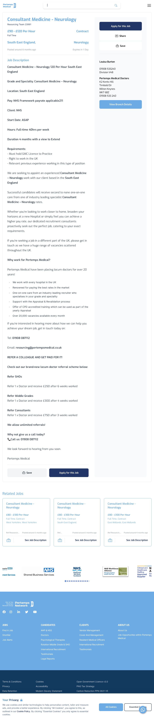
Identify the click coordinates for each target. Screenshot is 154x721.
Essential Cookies (137, 707)
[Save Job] (8, 540)
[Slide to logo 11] (85, 581)
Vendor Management (89, 630)
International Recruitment (53, 649)
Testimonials (47, 654)
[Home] (9, 5)
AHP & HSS (46, 630)
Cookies (40, 681)
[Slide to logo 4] (73, 581)
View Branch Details (120, 104)
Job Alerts (7, 640)
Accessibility (42, 686)
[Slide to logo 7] (78, 581)
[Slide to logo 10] (84, 581)
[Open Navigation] (149, 5)
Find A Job (7, 630)
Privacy (6, 686)
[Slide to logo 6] (76, 581)
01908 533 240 (107, 95)
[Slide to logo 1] (67, 581)
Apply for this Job (69, 472)
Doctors (45, 635)
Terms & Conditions (11, 681)
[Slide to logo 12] (87, 581)
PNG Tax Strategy (85, 686)
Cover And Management (91, 635)
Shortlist (6, 635)
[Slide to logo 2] (69, 581)
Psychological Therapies (53, 640)
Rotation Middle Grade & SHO (55, 644)
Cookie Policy (23, 711)
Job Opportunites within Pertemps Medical (135, 636)
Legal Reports (48, 658)
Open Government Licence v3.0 (92, 681)
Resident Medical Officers (92, 640)
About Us (122, 630)
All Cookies (111, 707)
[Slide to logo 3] (71, 581)
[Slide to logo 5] (74, 581)
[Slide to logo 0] (65, 581)
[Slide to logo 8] (80, 581)
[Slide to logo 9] (82, 581)
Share (122, 36)
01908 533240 (107, 68)
